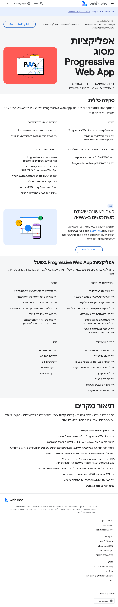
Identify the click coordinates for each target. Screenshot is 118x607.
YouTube (109, 571)
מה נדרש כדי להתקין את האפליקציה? (37, 130)
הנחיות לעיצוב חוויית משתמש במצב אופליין (34, 175)
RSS (111, 580)
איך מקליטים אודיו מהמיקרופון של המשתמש (33, 308)
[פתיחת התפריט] (112, 3)
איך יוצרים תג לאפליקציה (102, 291)
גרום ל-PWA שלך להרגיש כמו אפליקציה (94, 157)
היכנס (6, 3)
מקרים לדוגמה (106, 550)
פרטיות (103, 593)
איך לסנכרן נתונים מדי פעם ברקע (97, 314)
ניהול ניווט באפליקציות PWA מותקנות (37, 187)
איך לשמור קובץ (106, 373)
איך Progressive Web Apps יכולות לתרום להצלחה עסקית (84, 436)
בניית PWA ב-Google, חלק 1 (100, 485)
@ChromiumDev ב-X (103, 566)
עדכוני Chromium (105, 546)
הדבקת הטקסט (48, 373)
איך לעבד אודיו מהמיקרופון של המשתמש (35, 291)
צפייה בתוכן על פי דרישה (79, 11)
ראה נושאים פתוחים (104, 529)
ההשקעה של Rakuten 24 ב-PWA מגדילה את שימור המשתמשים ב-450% (76, 468)
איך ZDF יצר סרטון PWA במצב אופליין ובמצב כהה (89, 474)
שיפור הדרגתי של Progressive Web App (93, 163)
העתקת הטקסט (48, 356)
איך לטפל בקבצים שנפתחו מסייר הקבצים (93, 367)
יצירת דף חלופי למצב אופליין (42, 181)
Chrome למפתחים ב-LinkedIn (99, 575)
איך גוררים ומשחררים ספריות (100, 350)
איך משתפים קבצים (104, 356)
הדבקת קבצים (49, 361)
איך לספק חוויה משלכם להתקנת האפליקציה (34, 136)
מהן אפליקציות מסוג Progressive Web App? (91, 130)
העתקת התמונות (48, 350)
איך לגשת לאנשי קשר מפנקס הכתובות (94, 296)
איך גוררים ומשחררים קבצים (100, 390)
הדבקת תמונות (49, 367)
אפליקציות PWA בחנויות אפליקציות (38, 193)
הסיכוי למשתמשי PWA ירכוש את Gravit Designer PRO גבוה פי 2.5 (80, 453)
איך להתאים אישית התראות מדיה (39, 302)
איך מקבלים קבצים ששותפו (100, 384)
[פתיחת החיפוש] (41, 3)
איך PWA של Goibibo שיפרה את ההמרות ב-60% (89, 480)
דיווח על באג (108, 525)
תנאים (112, 593)
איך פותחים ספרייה (105, 379)
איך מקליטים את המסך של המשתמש (37, 296)
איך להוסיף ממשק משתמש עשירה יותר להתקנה (89, 308)
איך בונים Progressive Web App (98, 430)
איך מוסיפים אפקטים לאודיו (43, 314)
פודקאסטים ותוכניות (104, 555)
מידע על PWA (89, 249)
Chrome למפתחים (105, 541)
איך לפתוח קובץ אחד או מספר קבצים (95, 361)
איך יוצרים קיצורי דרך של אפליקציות (96, 302)
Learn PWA (96, 231)
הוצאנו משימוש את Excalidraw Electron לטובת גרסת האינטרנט (81, 442)
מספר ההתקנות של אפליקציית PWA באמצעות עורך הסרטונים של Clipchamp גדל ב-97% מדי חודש (62, 447)
